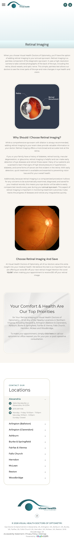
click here (49, 333)
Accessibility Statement (14, 534)
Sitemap (42, 534)
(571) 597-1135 (18, 409)
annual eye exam (49, 187)
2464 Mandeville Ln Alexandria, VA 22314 (21, 404)
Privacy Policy (31, 534)
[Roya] (42, 537)
